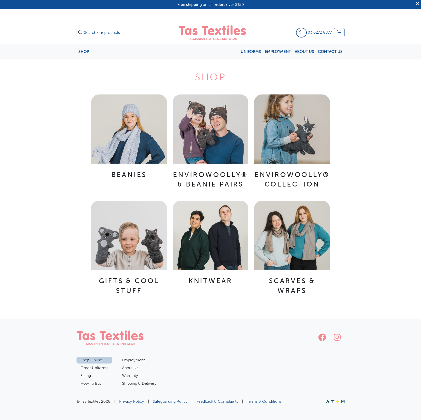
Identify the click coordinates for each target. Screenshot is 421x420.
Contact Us (330, 51)
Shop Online (91, 360)
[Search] (80, 33)
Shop (83, 51)
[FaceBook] (322, 337)
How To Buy (91, 383)
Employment (278, 51)
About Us (304, 51)
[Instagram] (337, 337)
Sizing (85, 375)
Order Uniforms (94, 367)
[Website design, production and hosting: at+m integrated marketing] (335, 401)
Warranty (130, 375)
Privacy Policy (131, 401)
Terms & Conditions (264, 401)
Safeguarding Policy (170, 401)
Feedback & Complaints (217, 401)
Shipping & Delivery (139, 383)
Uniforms (251, 51)
